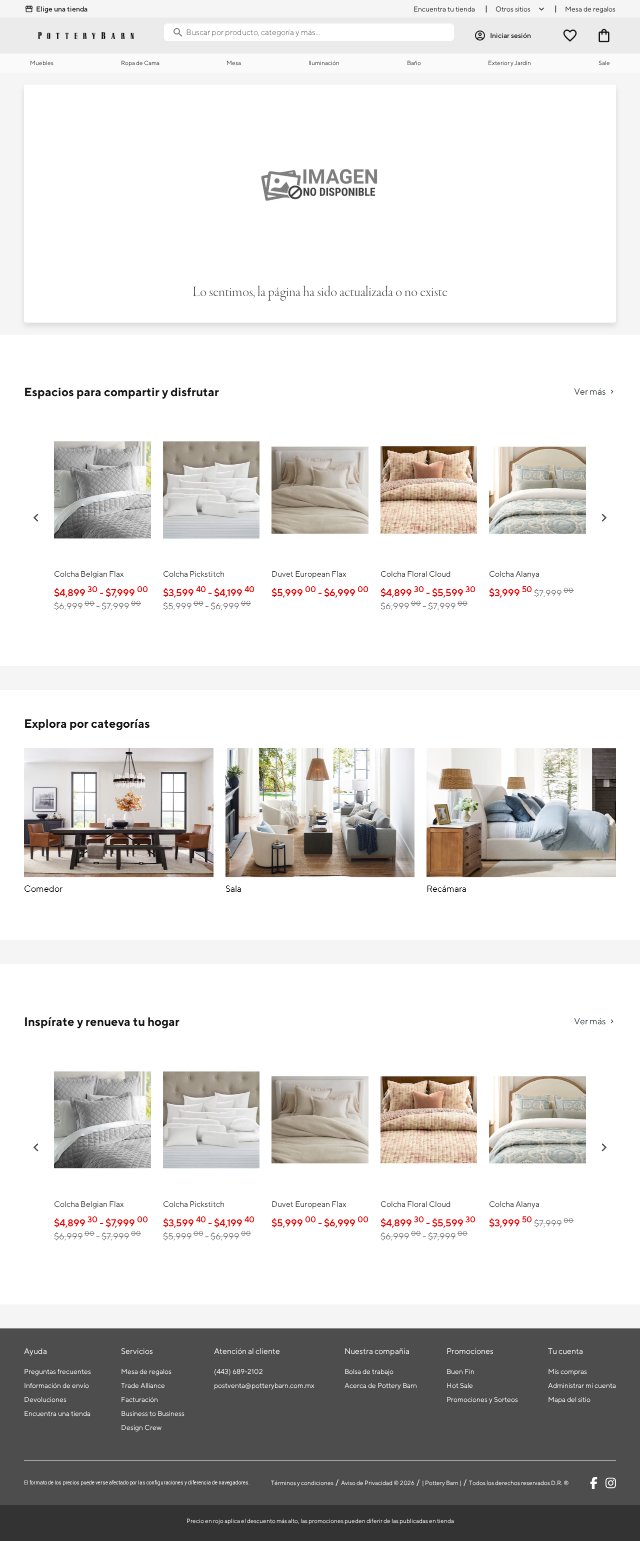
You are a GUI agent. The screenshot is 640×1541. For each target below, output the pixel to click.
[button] (36, 518)
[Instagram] (611, 1483)
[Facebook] (594, 1483)
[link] (102, 516)
